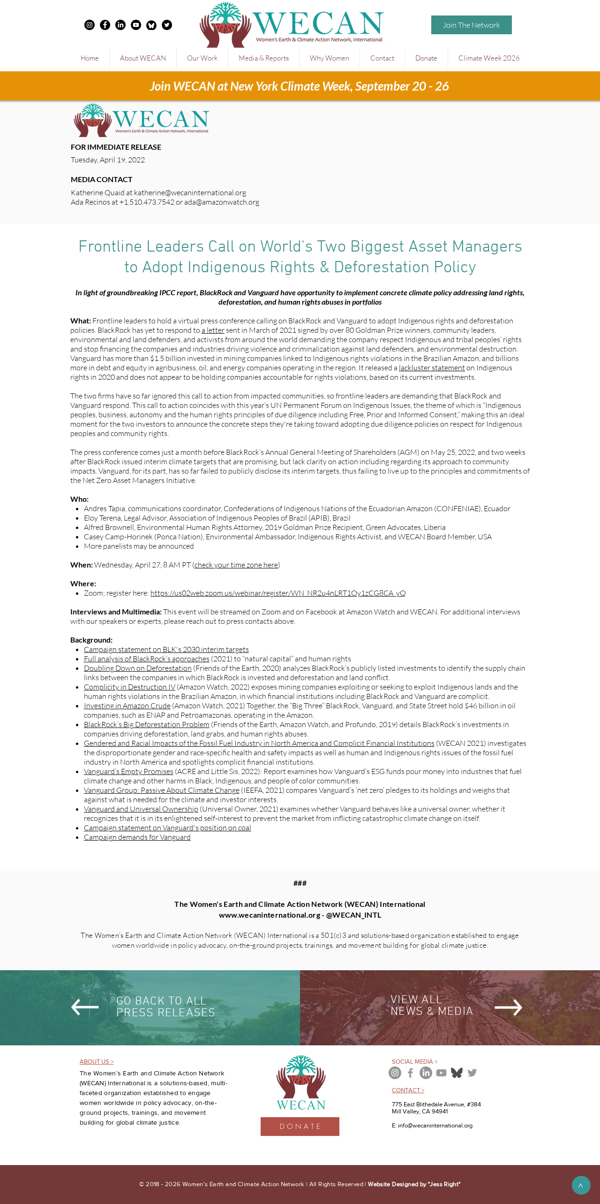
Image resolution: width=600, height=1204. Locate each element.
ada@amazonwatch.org (221, 202)
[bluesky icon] (456, 1072)
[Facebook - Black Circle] (105, 25)
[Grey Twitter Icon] (472, 1072)
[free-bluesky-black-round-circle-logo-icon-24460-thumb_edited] (151, 25)
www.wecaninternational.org (269, 914)
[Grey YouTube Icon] (441, 1072)
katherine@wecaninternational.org (190, 192)
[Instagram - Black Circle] (89, 25)
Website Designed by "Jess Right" (414, 1184)
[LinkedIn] (120, 25)
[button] (142, 58)
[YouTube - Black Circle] (136, 25)
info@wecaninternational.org (435, 1125)
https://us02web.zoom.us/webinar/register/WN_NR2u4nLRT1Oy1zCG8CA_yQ (278, 593)
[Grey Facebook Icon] (410, 1072)
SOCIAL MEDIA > (414, 1061)
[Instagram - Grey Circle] (395, 1072)
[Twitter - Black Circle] (167, 25)
